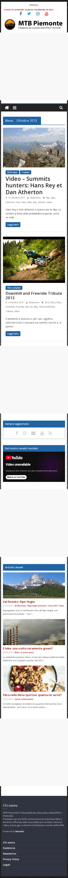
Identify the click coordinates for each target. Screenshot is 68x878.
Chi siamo (9, 842)
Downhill (10, 306)
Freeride (20, 306)
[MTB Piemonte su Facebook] (17, 433)
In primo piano (27, 652)
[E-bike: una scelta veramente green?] (34, 632)
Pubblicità (9, 848)
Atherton (10, 202)
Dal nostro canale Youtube (21, 448)
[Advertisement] (34, 66)
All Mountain (20, 605)
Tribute (9, 311)
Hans (23, 202)
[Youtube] (43, 433)
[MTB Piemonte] (7, 107)
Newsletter (9, 853)
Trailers (25, 172)
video (49, 202)
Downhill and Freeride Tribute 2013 (34, 295)
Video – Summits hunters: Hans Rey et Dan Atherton (34, 185)
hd (31, 306)
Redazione (35, 197)
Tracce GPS (53, 605)
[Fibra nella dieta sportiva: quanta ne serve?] (34, 679)
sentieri (41, 202)
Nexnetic (19, 831)
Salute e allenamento (24, 699)
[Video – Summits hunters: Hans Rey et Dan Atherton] (34, 130)
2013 (47, 302)
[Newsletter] (34, 433)
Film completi (14, 287)
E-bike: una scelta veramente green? (28, 648)
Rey (34, 202)
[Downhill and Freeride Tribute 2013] (34, 239)
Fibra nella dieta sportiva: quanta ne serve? (32, 695)
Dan (18, 202)
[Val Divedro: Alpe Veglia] (34, 585)
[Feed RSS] (50, 433)
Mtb (30, 202)
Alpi (48, 197)
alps (53, 197)
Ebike (17, 652)
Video (61, 605)
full (26, 306)
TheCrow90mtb (46, 306)
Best (53, 302)
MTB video (12, 172)
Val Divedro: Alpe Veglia (19, 602)
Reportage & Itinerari (37, 605)
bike (59, 302)
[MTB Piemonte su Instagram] (25, 433)
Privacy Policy (11, 859)
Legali (6, 864)
